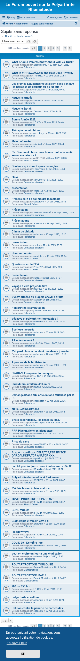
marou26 (37, 289)
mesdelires (38, 256)
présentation (19, 188)
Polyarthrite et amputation (28, 307)
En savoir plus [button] (17, 643)
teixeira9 (37, 144)
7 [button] (65, 48)
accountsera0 (40, 65)
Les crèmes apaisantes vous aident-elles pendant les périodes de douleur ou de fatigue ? (43, 85)
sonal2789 (38, 89)
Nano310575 (39, 444)
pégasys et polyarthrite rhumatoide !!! (35, 318)
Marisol (37, 299)
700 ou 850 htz (21, 586)
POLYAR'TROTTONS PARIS (29, 575)
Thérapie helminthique (26, 130)
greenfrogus (39, 133)
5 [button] (57, 48)
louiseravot (38, 201)
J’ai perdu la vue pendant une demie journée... (41, 351)
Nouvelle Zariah (22, 108)
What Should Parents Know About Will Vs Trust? (43, 62)
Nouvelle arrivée (22, 97)
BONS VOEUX (21, 510)
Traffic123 (38, 75)
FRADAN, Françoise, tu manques (32, 373)
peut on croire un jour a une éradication (37, 553)
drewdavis (38, 321)
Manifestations (31, 570)
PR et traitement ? (23, 340)
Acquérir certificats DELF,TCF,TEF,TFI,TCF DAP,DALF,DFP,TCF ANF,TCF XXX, (39, 454)
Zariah (36, 111)
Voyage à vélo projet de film (29, 286)
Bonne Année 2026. (24, 119)
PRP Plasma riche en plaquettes (32, 430)
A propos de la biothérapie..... (31, 362)
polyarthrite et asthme (25, 597)
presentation (19, 242)
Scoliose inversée (23, 329)
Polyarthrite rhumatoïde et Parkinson (35, 477)
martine (37, 387)
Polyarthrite (29, 67)
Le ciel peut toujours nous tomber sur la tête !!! (42, 466)
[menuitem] (11, 17)
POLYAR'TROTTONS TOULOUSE (32, 564)
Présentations (20, 220)
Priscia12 (38, 267)
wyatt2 (36, 458)
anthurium (38, 234)
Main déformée (21, 141)
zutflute (37, 278)
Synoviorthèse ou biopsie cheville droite (37, 296)
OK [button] (23, 653)
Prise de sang (20, 441)
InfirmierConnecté (42, 212)
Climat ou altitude (23, 231)
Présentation (20, 209)
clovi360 (37, 180)
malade (37, 556)
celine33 (37, 343)
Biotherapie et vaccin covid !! (30, 520)
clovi (15, 177)
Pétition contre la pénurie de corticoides (37, 608)
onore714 (38, 191)
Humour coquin (22, 253)
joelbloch (37, 310)
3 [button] (48, 48)
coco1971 (38, 611)
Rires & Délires (31, 160)
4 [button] (53, 48)
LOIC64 (37, 122)
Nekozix (37, 100)
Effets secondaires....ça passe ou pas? (36, 419)
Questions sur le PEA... (26, 264)
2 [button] (44, 48)
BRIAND (37, 469)
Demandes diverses (34, 171)
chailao (36, 245)
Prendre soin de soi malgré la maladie (36, 198)
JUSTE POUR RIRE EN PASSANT (33, 499)
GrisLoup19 (39, 422)
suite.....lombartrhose (25, 408)
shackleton (38, 401)
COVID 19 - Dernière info (27, 542)
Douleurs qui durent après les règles (35, 166)
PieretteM (38, 545)
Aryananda (38, 223)
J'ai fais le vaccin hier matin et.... (33, 488)
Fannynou (38, 169)
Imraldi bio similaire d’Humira (31, 384)
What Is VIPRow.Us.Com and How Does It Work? (42, 72)
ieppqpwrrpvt (20, 531)
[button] (34, 48)
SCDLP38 (38, 480)
